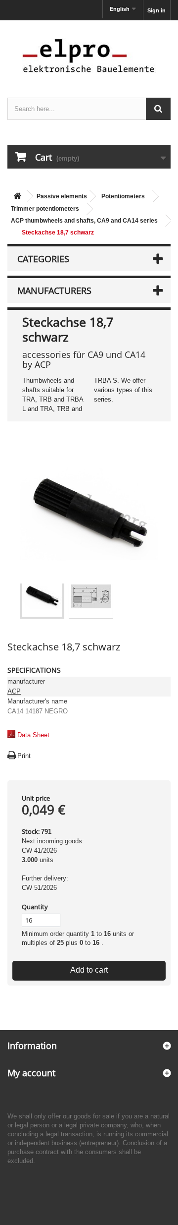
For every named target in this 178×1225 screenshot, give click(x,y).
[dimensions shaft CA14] (91, 596)
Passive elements (62, 196)
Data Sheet (33, 735)
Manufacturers (54, 290)
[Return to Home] (17, 196)
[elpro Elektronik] (89, 55)
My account (31, 1073)
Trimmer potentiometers (45, 208)
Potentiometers (123, 196)
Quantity (35, 906)
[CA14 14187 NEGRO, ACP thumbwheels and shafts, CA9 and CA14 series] (42, 596)
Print (24, 755)
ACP (14, 691)
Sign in (156, 10)
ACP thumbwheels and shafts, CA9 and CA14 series (84, 220)
